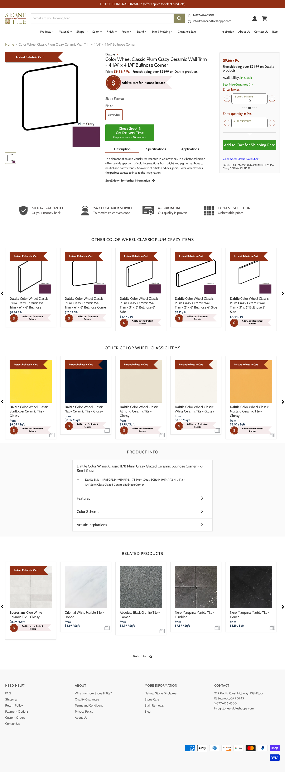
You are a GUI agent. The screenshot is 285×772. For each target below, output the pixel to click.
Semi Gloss (114, 114)
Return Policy (14, 705)
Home (9, 44)
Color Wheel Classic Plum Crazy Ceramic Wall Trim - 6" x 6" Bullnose (29, 303)
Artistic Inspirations (92, 525)
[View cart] (264, 18)
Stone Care (152, 699)
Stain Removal (154, 705)
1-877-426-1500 (203, 15)
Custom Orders (15, 718)
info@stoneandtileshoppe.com (212, 21)
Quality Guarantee (87, 699)
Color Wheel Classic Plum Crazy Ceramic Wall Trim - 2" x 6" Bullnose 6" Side (196, 303)
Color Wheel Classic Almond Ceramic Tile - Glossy (139, 411)
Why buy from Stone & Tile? (93, 693)
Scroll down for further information (127, 180)
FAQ (8, 693)
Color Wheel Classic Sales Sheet (241, 158)
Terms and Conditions (89, 705)
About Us (81, 718)
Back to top (140, 656)
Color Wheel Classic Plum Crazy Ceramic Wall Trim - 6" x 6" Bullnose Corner (86, 303)
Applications (190, 149)
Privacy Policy (84, 711)
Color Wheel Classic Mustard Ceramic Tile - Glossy (249, 411)
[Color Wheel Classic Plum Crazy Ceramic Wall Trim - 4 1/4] (53, 100)
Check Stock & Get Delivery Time (129, 133)
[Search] (179, 18)
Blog (147, 711)
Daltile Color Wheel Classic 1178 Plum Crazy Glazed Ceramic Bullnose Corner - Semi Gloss (138, 468)
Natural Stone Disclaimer (161, 693)
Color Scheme (88, 512)
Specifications (156, 149)
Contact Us (12, 724)
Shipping (10, 699)
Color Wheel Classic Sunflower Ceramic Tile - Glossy (29, 411)
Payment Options (16, 711)
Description (122, 149)
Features (83, 498)
